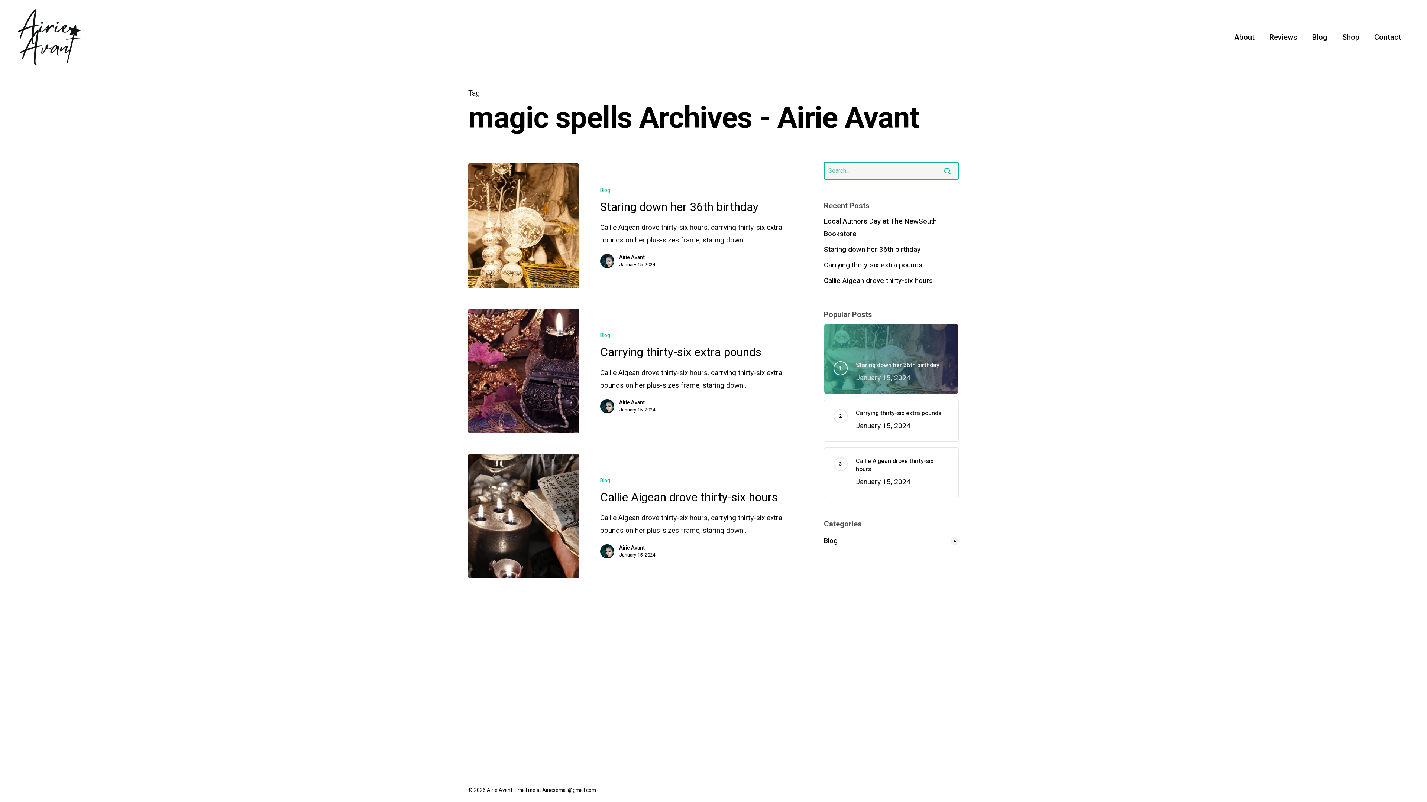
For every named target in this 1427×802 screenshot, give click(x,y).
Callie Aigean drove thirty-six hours (878, 281)
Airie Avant (632, 257)
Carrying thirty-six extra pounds (873, 265)
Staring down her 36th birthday (872, 249)
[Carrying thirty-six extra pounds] (523, 371)
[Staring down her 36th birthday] (523, 225)
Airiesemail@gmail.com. (569, 790)
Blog (605, 190)
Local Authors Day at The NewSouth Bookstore (880, 227)
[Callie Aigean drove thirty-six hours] (523, 516)
